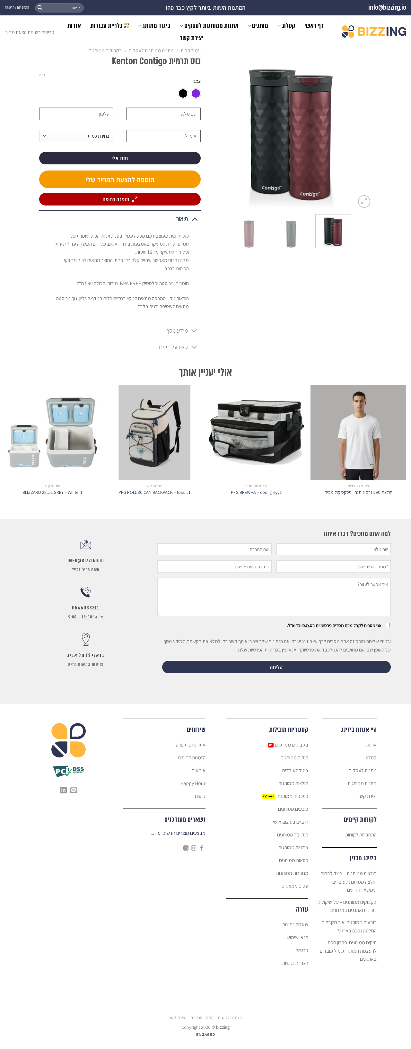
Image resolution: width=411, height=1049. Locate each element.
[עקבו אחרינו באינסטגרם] (193, 848)
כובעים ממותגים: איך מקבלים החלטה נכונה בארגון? (349, 926)
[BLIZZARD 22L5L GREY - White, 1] (53, 432)
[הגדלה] (364, 201)
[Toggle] (194, 218)
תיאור (182, 218)
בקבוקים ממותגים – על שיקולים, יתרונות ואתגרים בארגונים (346, 906)
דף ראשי (314, 26)
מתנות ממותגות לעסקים (211, 26)
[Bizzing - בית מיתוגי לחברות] (374, 31)
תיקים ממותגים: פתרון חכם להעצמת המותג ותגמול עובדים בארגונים (348, 950)
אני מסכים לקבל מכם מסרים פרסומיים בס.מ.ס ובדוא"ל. (334, 625)
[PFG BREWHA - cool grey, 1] (256, 432)
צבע (197, 81)
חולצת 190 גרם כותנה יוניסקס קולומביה (358, 492)
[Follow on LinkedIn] (185, 848)
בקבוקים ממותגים (105, 50)
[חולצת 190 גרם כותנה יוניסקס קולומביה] (358, 432)
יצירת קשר (191, 38)
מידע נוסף (177, 330)
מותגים (260, 26)
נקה (42, 75)
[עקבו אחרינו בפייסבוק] (201, 848)
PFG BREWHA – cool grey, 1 (256, 492)
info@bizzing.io (387, 7)
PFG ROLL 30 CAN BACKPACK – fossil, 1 (154, 492)
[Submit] (40, 8)
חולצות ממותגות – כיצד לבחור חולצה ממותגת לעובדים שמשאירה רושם (349, 881)
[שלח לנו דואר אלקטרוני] (73, 791)
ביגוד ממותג (156, 26)
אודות (74, 26)
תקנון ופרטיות (202, 1017)
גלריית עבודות (106, 26)
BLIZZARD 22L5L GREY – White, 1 (52, 492)
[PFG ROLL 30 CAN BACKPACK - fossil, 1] (154, 432)
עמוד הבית (191, 50)
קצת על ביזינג (173, 347)
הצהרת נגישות (230, 1017)
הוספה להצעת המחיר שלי (119, 179)
